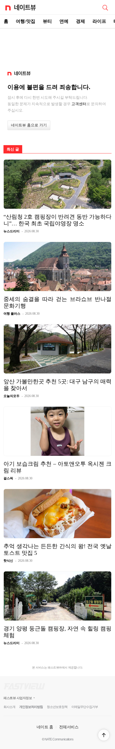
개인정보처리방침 (31, 707)
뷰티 (47, 21)
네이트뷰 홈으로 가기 (29, 125)
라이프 (99, 21)
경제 (80, 21)
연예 (63, 21)
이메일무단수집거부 (84, 707)
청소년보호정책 (57, 707)
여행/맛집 (25, 21)
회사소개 (9, 707)
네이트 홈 (45, 727)
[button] (103, 735)
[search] (105, 7)
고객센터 (78, 104)
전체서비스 (69, 727)
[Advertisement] (57, 47)
